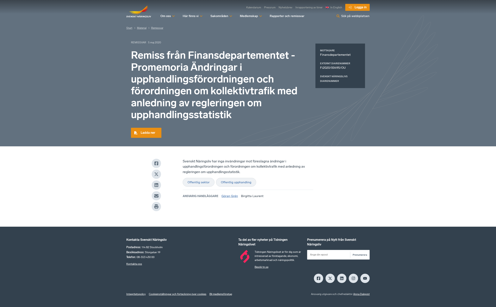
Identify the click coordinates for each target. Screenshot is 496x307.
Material (141, 28)
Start (129, 28)
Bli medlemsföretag (220, 294)
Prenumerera (360, 254)
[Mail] (156, 196)
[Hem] (138, 11)
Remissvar (157, 28)
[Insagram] (353, 278)
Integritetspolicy (136, 294)
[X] (156, 174)
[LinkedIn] (156, 185)
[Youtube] (365, 278)
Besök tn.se (261, 267)
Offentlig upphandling (236, 182)
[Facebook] (156, 163)
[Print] (156, 206)
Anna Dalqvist (361, 294)
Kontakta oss (134, 264)
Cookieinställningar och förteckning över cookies (177, 294)
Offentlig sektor (199, 182)
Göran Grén (229, 196)
